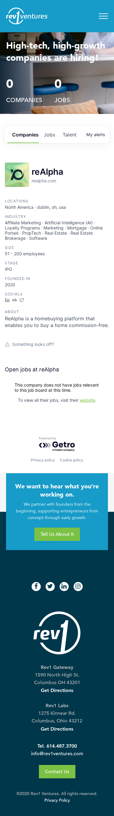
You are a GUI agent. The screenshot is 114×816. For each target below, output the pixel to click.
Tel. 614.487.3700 (57, 746)
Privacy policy (43, 460)
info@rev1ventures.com (57, 754)
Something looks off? (33, 344)
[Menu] (103, 16)
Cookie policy (71, 460)
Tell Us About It (57, 534)
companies (25, 135)
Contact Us (57, 772)
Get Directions (57, 690)
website (87, 400)
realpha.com (44, 180)
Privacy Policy (57, 800)
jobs (49, 135)
